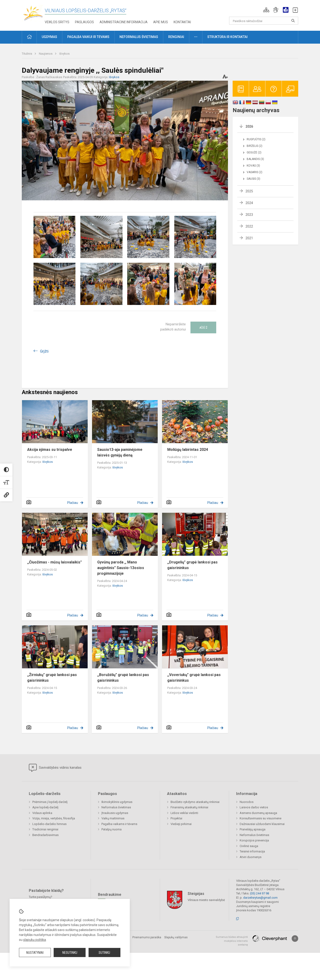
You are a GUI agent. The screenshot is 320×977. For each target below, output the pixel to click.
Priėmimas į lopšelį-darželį (49, 802)
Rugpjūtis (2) (256, 139)
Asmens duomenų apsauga (258, 813)
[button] (266, 10)
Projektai (176, 818)
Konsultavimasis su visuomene (260, 818)
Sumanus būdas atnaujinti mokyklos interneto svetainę (232, 940)
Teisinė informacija (252, 851)
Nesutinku (69, 952)
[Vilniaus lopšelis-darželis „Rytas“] (33, 13)
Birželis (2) (254, 146)
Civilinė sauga (249, 846)
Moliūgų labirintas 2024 (187, 449)
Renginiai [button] (176, 37)
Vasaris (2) (254, 172)
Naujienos (46, 53)
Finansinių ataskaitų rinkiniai (189, 807)
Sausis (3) (253, 178)
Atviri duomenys (250, 857)
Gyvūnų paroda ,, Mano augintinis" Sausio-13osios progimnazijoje (120, 568)
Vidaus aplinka (42, 813)
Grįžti (44, 351)
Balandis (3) (255, 159)
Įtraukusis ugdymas (114, 813)
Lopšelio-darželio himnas (49, 824)
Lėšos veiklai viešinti (184, 813)
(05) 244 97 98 (259, 893)
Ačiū (203, 327)
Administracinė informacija (124, 22)
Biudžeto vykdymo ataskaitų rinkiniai (195, 802)
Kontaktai (182, 22)
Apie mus (160, 22)
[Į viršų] (295, 938)
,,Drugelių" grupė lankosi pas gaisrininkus (192, 565)
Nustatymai (35, 952)
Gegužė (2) (254, 152)
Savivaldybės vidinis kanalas (60, 767)
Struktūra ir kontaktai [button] (227, 37)
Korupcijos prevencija (254, 840)
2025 (249, 191)
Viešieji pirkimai (181, 824)
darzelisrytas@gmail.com (260, 897)
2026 (249, 126)
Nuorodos (246, 802)
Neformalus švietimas (116, 807)
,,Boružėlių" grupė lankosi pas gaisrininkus (123, 678)
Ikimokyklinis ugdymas (116, 802)
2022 (249, 226)
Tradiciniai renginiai (45, 829)
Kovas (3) (253, 165)
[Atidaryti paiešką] (293, 20)
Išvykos (64, 53)
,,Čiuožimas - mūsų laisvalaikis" (54, 562)
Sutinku (104, 952)
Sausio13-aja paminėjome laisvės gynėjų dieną (119, 452)
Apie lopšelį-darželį (45, 807)
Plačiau (72, 503)
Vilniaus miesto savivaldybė (206, 900)
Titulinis (27, 53)
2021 (249, 238)
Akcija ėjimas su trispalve (49, 449)
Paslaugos (84, 22)
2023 (249, 215)
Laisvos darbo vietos (254, 807)
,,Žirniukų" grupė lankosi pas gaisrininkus (52, 678)
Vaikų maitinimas (112, 818)
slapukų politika (34, 940)
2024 (249, 203)
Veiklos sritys (57, 22)
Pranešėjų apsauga (252, 829)
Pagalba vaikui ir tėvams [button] (88, 37)
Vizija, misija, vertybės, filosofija (53, 818)
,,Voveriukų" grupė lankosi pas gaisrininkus (194, 678)
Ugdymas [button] (49, 37)
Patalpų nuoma (111, 829)
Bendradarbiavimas (45, 835)
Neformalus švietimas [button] (138, 37)
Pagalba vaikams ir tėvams (119, 824)
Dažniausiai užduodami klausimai (262, 824)
